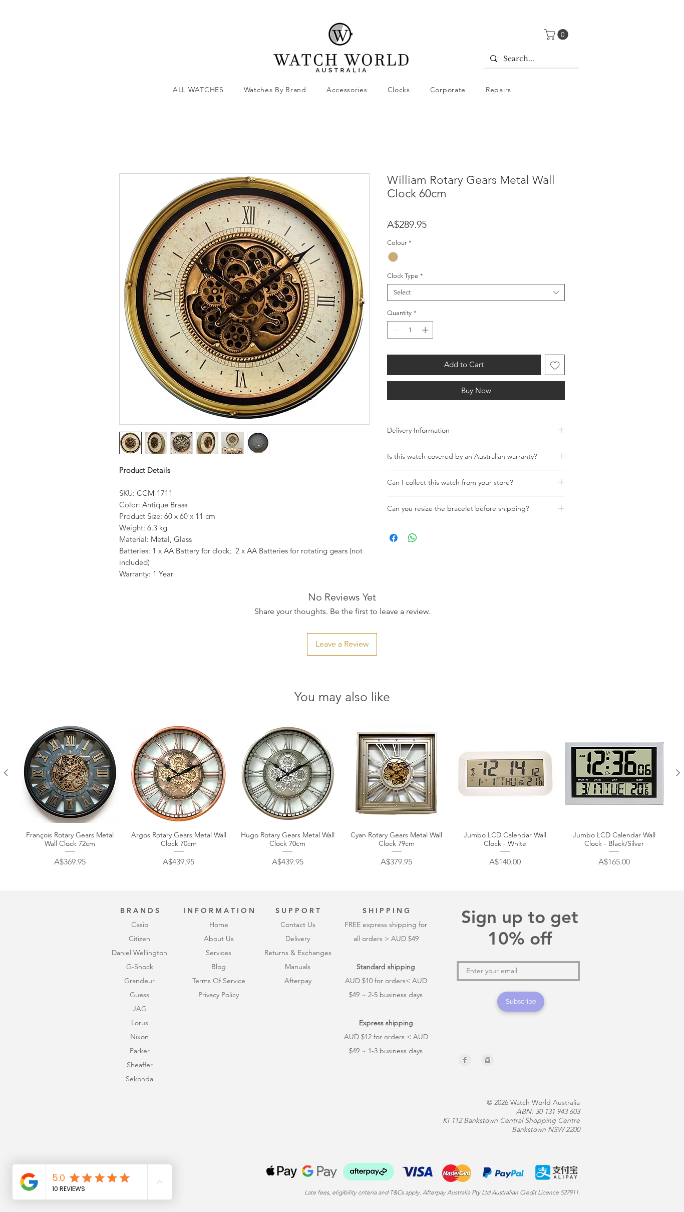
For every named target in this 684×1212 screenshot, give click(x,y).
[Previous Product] (6, 708)
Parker (140, 986)
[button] (557, 34)
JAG (140, 944)
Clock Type (405, 277)
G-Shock (139, 901)
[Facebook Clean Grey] (465, 995)
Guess (139, 930)
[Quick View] (70, 709)
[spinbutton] (410, 332)
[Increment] (426, 332)
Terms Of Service (218, 916)
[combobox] (476, 294)
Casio (139, 859)
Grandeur (139, 916)
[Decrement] (395, 332)
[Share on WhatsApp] (413, 540)
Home (130, 139)
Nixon (139, 972)
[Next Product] (678, 708)
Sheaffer (140, 1000)
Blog (218, 901)
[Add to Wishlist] (555, 367)
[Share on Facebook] (394, 540)
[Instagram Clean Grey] (487, 995)
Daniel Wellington (139, 887)
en (146, 873)
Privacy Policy (218, 930)
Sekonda (139, 1014)
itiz (138, 873)
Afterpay (297, 916)
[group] (342, 735)
